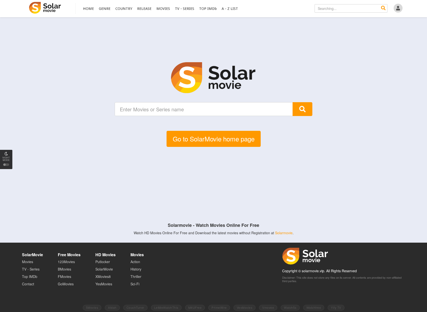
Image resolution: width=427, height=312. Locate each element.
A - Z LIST (230, 8)
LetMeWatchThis (166, 307)
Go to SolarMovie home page (214, 138)
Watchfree (313, 307)
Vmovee (268, 307)
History (135, 269)
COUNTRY (123, 8)
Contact (28, 283)
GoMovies (66, 283)
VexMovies (245, 307)
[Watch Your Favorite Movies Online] (213, 78)
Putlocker (102, 261)
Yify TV (336, 307)
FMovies (64, 276)
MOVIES (163, 8)
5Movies (92, 307)
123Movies (66, 261)
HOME (88, 8)
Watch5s (290, 307)
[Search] (383, 8)
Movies (27, 261)
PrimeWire (219, 307)
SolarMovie (45, 8)
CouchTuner (135, 307)
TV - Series (31, 269)
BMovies (64, 269)
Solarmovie (284, 232)
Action (135, 261)
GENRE (104, 8)
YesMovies (103, 283)
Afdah (112, 307)
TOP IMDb (208, 8)
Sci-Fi (134, 283)
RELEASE (144, 8)
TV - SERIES (184, 8)
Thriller (135, 276)
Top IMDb (29, 276)
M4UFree (195, 307)
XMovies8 (103, 276)
